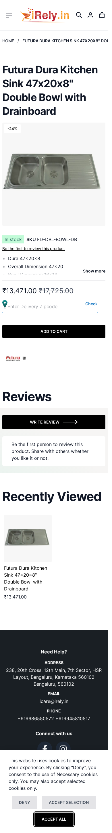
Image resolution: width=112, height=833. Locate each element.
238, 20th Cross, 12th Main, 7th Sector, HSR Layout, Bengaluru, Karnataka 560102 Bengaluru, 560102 (54, 677)
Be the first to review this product (33, 248)
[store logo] (44, 15)
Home (8, 40)
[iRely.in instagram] (63, 748)
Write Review (44, 422)
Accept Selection (69, 802)
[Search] (79, 15)
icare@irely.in (54, 701)
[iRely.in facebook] (44, 748)
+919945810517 (72, 718)
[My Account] (90, 15)
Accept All (54, 819)
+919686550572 (36, 718)
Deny (24, 802)
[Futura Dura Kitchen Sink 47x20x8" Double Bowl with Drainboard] (28, 539)
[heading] (53, 396)
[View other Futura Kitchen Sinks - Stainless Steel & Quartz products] (16, 358)
